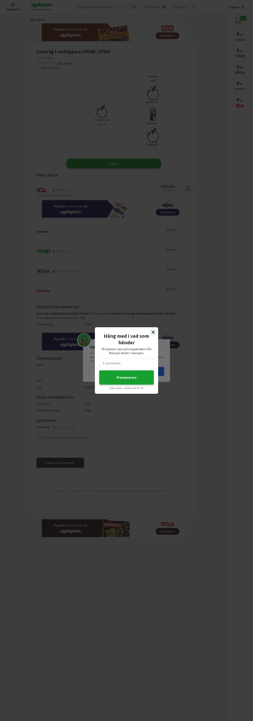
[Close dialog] (153, 332)
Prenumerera (126, 377)
